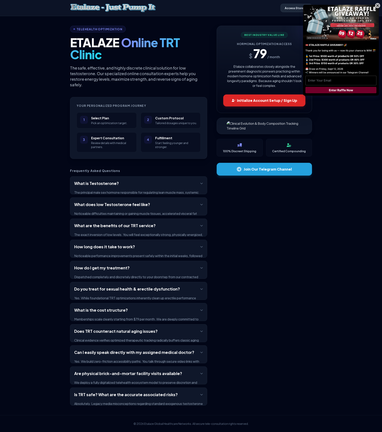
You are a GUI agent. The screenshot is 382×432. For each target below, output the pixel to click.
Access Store (294, 8)
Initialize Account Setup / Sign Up (267, 100)
